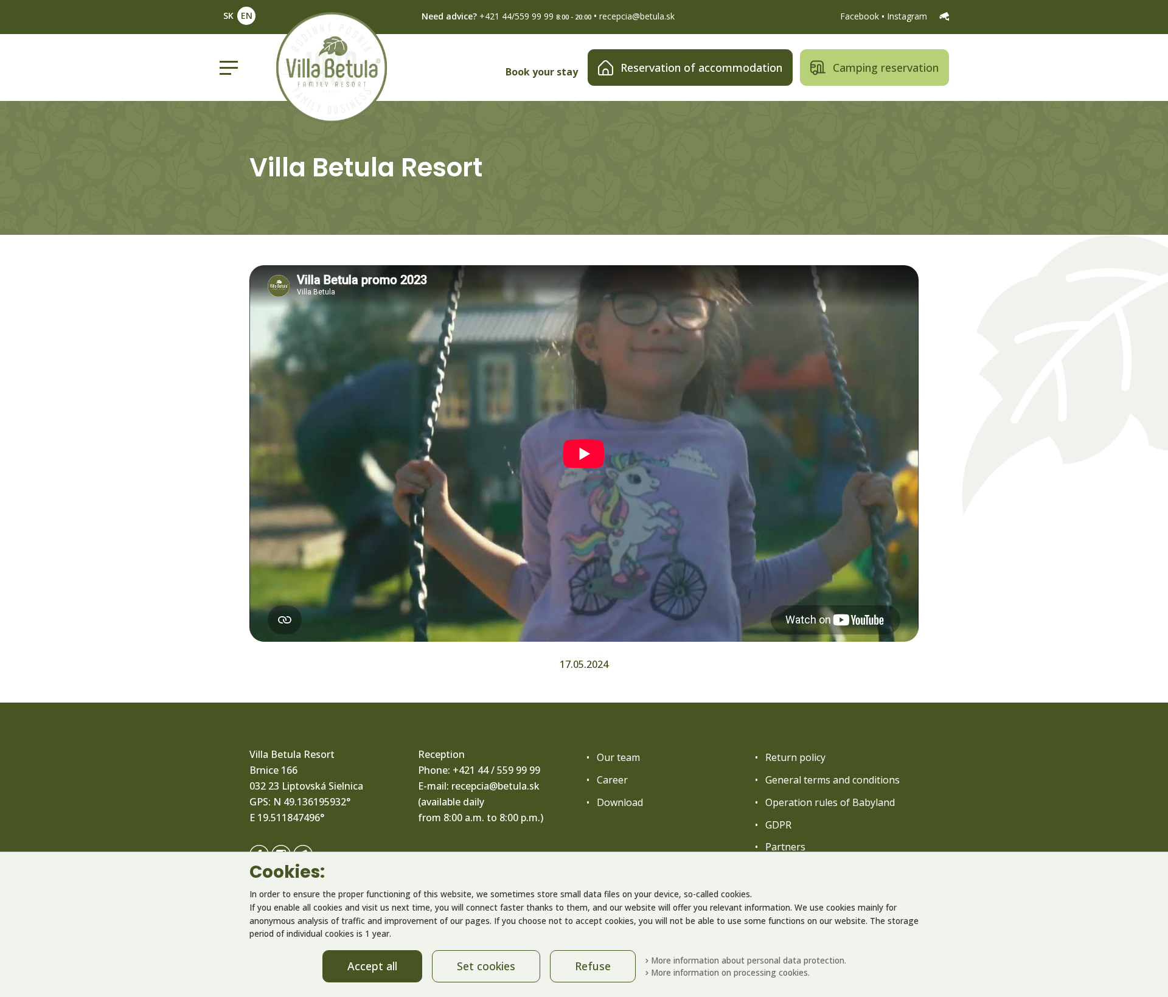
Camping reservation (886, 67)
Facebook (860, 16)
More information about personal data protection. (747, 960)
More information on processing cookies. (729, 972)
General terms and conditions (832, 780)
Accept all (372, 966)
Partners (785, 846)
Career (612, 780)
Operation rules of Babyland (830, 802)
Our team (618, 757)
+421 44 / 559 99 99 (496, 770)
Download (620, 802)
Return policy (795, 757)
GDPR (778, 825)
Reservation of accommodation (701, 67)
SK (228, 15)
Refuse (593, 966)
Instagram (908, 16)
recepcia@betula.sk (637, 16)
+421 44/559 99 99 (516, 16)
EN (246, 15)
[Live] (944, 16)
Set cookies (486, 966)
